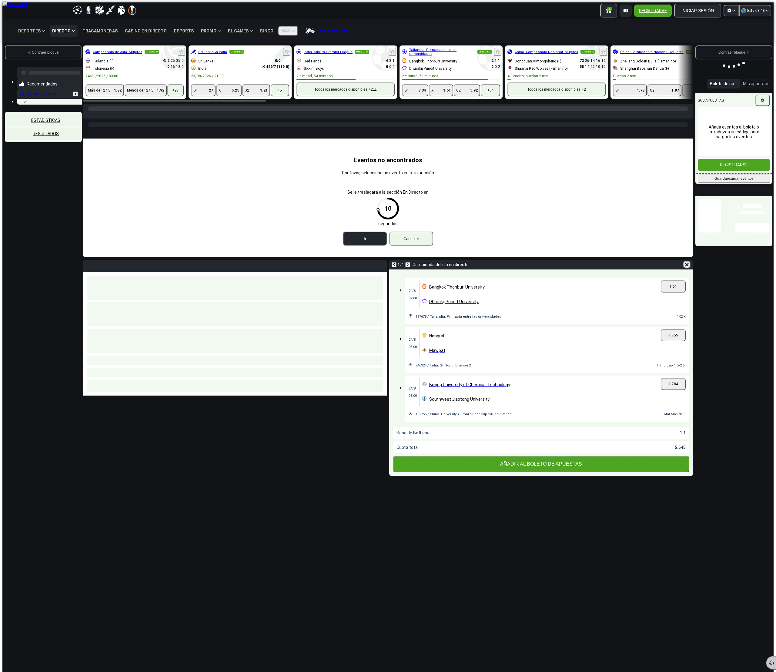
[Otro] (648, 137)
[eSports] (670, 137)
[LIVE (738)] (89, 115)
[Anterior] (75, 91)
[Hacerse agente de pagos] (626, 11)
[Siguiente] (407, 274)
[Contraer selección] (69, 168)
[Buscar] (687, 115)
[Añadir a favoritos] (181, 52)
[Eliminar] (687, 274)
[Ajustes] (731, 10)
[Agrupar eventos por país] (77, 168)
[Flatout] (100, 115)
